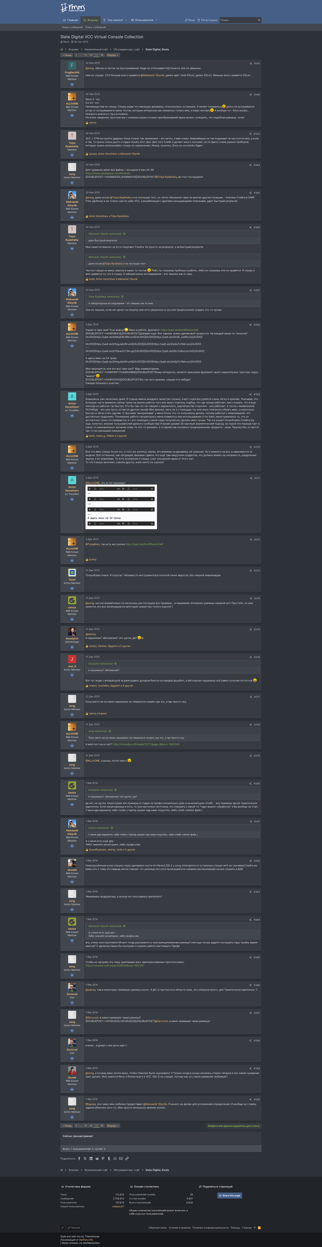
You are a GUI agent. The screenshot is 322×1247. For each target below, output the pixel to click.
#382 (257, 860)
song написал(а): (98, 731)
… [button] (81, 54)
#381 (257, 821)
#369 (257, 394)
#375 (257, 629)
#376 (257, 657)
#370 (257, 447)
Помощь (235, 1227)
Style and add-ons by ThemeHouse (79, 1236)
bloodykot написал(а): (100, 663)
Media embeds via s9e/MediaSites (81, 1242)
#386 (257, 985)
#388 (257, 1040)
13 (96, 54)
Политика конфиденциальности (211, 1227)
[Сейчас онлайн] (72, 990)
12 (91, 54)
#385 (257, 957)
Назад (68, 55)
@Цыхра (91, 1104)
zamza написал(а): (99, 827)
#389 (257, 1068)
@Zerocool (92, 1017)
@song (90, 68)
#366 (257, 227)
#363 (257, 133)
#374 (257, 598)
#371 (257, 478)
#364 (257, 164)
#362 (257, 94)
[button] (125, 20)
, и (114, 153)
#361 (257, 63)
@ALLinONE (93, 482)
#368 (257, 324)
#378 (257, 724)
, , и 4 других (111, 685)
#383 (257, 891)
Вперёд (111, 55)
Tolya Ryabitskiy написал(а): (104, 296)
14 (102, 54)
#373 (257, 570)
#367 (257, 290)
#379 (257, 755)
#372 (257, 539)
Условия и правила (180, 1227)
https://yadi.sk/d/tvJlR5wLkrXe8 (179, 329)
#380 (257, 783)
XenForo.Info (86, 1239)
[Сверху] (255, 1227)
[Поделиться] (250, 63)
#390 (257, 1099)
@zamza (90, 634)
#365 (257, 192)
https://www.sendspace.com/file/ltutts (108, 173)
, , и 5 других (109, 646)
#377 (257, 696)
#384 (257, 919)
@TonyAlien (93, 544)
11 (86, 54)
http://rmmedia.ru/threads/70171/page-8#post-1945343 (146, 744)
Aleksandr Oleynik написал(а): (105, 233)
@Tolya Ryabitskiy (166, 176)
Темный (75, 1227)
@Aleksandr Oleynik (152, 75)
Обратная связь (158, 1227)
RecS (66, 41)
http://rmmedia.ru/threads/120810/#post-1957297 (115, 965)
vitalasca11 (118, 1206)
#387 (257, 1012)
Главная (247, 1227)
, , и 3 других (108, 435)
